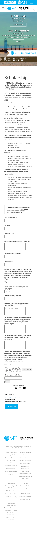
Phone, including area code (12, 253)
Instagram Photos (25, 489)
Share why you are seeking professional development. (16, 304)
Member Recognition (11, 494)
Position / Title (9, 233)
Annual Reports (25, 499)
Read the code (27, 369)
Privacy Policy (15, 447)
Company (7, 225)
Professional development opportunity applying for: (16, 288)
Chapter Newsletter (25, 496)
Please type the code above (12, 375)
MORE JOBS (11, 406)
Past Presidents (10, 468)
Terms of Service (21, 447)
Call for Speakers (25, 458)
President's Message (11, 465)
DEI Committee (10, 491)
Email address (8, 261)
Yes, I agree (9, 364)
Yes (7, 279)
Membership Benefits (11, 471)
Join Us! (18, 41)
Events (25, 455)
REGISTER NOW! (18, 24)
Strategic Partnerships (10, 507)
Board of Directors (10, 458)
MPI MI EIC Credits (25, 460)
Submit (7, 382)
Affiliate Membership (11, 497)
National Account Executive (13, 398)
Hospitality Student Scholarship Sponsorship (11, 512)
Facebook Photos (25, 486)
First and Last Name (10, 217)
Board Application (11, 455)
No (7, 282)
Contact (11, 474)
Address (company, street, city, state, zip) (17, 241)
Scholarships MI (25, 463)
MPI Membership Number (12, 295)
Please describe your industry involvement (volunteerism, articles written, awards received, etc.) (17, 338)
